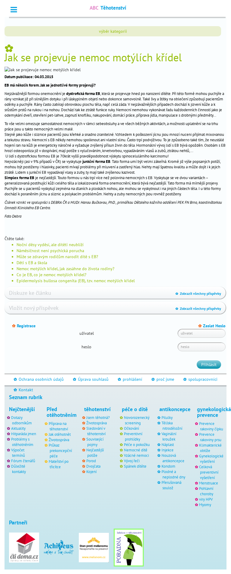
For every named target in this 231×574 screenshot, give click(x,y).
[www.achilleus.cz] (59, 547)
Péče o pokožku (137, 444)
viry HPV (206, 499)
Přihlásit (209, 364)
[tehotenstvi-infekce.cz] (129, 547)
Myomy (205, 504)
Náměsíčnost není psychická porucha (50, 250)
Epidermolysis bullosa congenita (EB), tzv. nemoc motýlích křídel (76, 280)
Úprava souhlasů (91, 379)
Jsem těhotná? (98, 417)
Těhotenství (108, 8)
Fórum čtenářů (23, 460)
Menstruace (208, 483)
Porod (91, 460)
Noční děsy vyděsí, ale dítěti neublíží (50, 244)
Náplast (168, 444)
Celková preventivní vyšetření (208, 472)
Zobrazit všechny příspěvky (198, 293)
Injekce (168, 449)
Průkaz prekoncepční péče (60, 450)
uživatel (86, 333)
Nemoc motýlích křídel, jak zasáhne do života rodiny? (65, 268)
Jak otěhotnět (60, 434)
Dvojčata (93, 466)
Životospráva (59, 439)
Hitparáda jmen (23, 433)
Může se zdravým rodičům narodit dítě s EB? (57, 256)
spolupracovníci (200, 379)
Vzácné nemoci (136, 455)
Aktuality (18, 428)
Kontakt (23, 389)
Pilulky (167, 417)
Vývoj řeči (132, 460)
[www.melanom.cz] (94, 547)
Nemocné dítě (135, 449)
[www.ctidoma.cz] (24, 547)
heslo (86, 347)
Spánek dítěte (135, 466)
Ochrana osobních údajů (39, 379)
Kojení (91, 471)
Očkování (131, 428)
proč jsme (162, 379)
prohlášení (130, 379)
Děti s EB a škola (32, 262)
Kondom (168, 466)
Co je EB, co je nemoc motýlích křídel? (51, 274)
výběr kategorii (113, 31)
